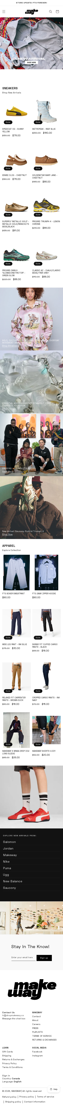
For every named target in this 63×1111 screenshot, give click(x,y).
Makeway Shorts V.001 (46, 730)
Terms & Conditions (12, 1067)
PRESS (35, 1028)
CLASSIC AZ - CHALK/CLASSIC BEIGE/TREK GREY (46, 253)
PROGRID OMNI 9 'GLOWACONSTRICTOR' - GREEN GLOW (16, 253)
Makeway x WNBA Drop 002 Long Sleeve (16, 730)
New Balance (12, 881)
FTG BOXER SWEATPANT (16, 572)
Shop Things (8, 409)
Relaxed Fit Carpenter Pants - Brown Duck (16, 676)
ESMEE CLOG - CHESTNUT (16, 158)
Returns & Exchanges (13, 1059)
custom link (31, 49)
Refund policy (9, 1097)
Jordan (8, 848)
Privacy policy (26, 1096)
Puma (7, 868)
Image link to (31, 444)
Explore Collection (11, 550)
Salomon (9, 842)
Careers (36, 1024)
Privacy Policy (9, 1063)
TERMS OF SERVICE (42, 1036)
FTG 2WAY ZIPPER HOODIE (46, 572)
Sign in (6, 1075)
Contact (36, 1016)
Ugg (6, 875)
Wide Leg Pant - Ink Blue (16, 623)
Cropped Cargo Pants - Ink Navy (46, 676)
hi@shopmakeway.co (13, 1015)
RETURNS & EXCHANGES (44, 1040)
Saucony (9, 888)
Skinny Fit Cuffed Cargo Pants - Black (46, 623)
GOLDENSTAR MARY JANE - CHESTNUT (46, 158)
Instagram (37, 1055)
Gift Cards (7, 1051)
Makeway (10, 855)
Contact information (34, 1101)
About (35, 1020)
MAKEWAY (16, 1091)
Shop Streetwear (10, 346)
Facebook (37, 1051)
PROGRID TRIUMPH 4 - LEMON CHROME (46, 204)
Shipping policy (13, 1101)
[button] (50, 11)
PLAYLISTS (37, 1032)
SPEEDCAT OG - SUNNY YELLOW (16, 111)
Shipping (6, 1055)
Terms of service (45, 1096)
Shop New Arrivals (11, 92)
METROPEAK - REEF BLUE (46, 111)
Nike (6, 861)
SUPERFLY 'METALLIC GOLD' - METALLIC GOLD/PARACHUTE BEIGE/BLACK (16, 204)
